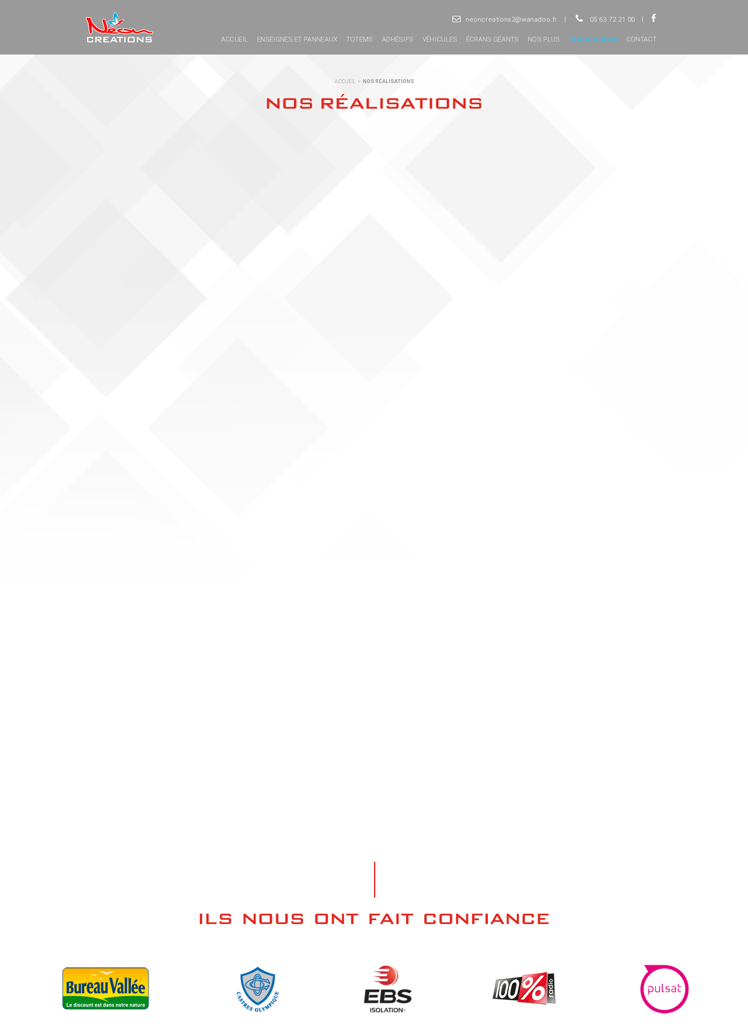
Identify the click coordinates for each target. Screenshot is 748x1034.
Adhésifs (397, 39)
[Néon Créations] (117, 27)
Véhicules (440, 39)
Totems (359, 39)
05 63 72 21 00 (612, 19)
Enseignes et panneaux (297, 39)
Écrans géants (492, 39)
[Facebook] (653, 19)
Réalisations (593, 39)
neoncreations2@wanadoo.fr (511, 19)
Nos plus (544, 39)
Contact (641, 39)
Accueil (234, 39)
